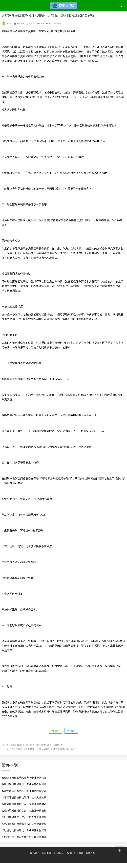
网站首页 (35, 853)
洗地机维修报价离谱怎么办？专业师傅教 (24, 823)
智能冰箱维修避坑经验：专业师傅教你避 (24, 804)
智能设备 (20, 23)
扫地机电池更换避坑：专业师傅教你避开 (24, 830)
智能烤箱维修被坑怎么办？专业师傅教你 (24, 777)
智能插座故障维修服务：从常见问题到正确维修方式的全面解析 (43, 749)
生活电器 (58, 853)
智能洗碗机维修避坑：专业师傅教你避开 (24, 784)
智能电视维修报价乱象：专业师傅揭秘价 (24, 810)
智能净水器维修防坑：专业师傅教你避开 (24, 790)
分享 (72, 731)
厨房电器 (46, 853)
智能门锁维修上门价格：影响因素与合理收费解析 (36, 744)
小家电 (68, 853)
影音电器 (79, 853)
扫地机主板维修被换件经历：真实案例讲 (24, 837)
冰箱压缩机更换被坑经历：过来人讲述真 (24, 797)
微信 (56, 731)
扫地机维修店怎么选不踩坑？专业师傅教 (24, 817)
